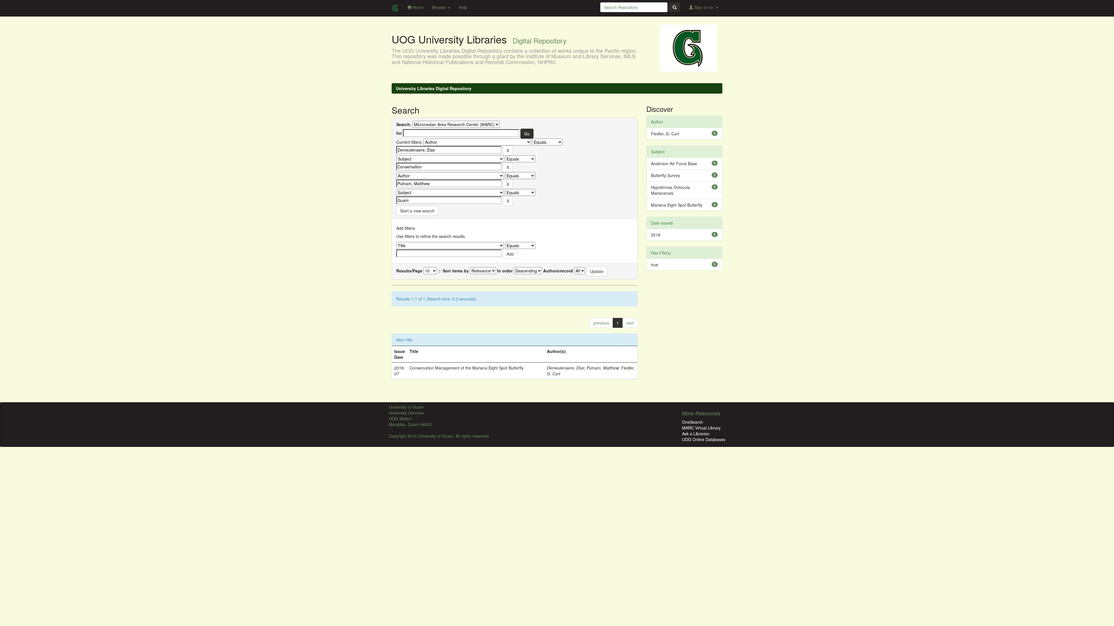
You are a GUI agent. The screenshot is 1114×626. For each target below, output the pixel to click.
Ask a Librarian (696, 433)
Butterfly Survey (665, 175)
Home (417, 7)
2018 (655, 235)
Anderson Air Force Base (674, 163)
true (654, 264)
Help (463, 7)
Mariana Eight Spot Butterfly (676, 205)
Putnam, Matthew (603, 368)
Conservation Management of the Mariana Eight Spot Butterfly (467, 368)
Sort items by (456, 271)
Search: (403, 124)
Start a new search (417, 211)
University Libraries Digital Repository (433, 88)
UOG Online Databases (703, 439)
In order (505, 271)
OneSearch (692, 422)
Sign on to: (704, 7)
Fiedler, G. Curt (665, 134)
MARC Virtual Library (701, 428)
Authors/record (558, 271)
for (399, 133)
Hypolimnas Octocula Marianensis (670, 190)
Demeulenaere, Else (565, 368)
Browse (439, 7)
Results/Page (409, 271)
